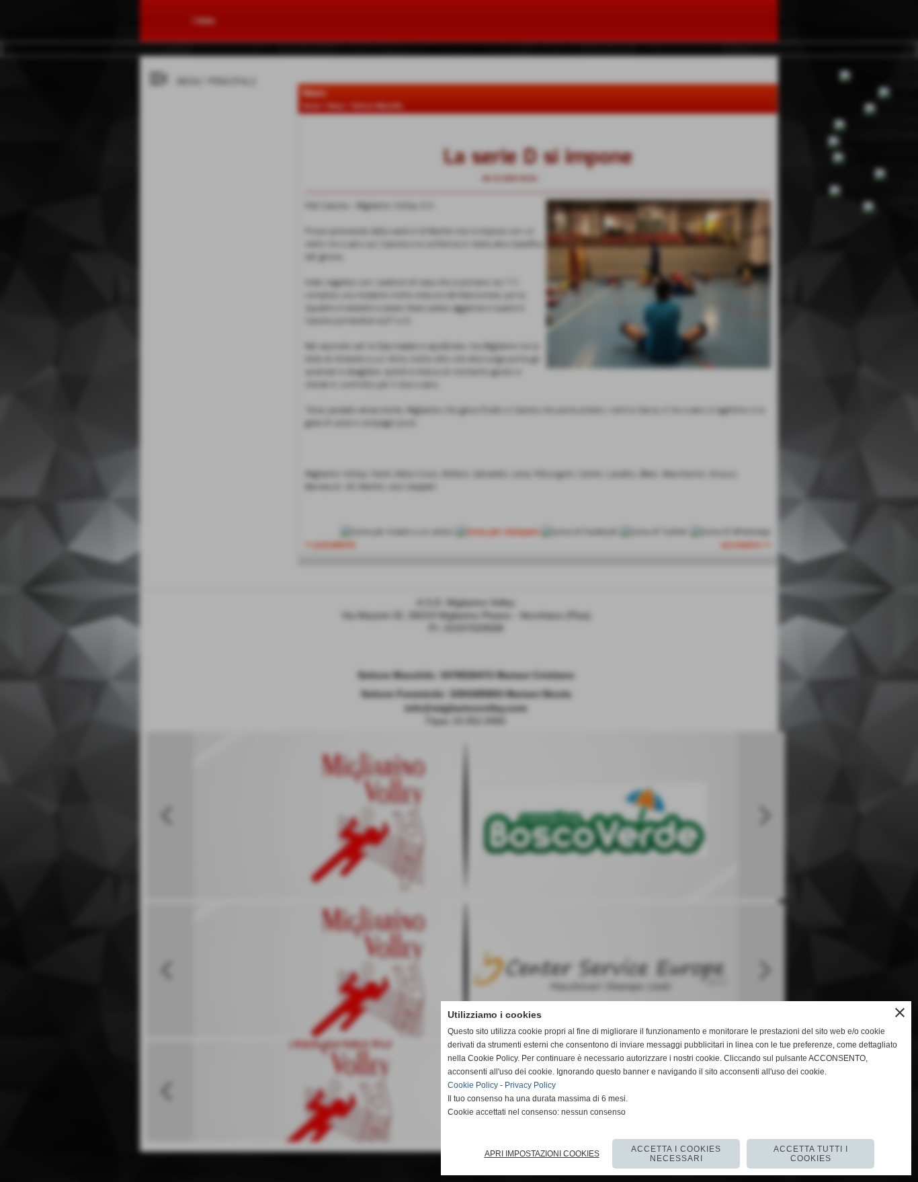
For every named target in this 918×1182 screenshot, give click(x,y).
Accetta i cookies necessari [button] (676, 1153)
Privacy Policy (530, 1085)
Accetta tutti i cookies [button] (811, 1153)
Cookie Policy (473, 1085)
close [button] (900, 1012)
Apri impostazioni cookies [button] (542, 1153)
